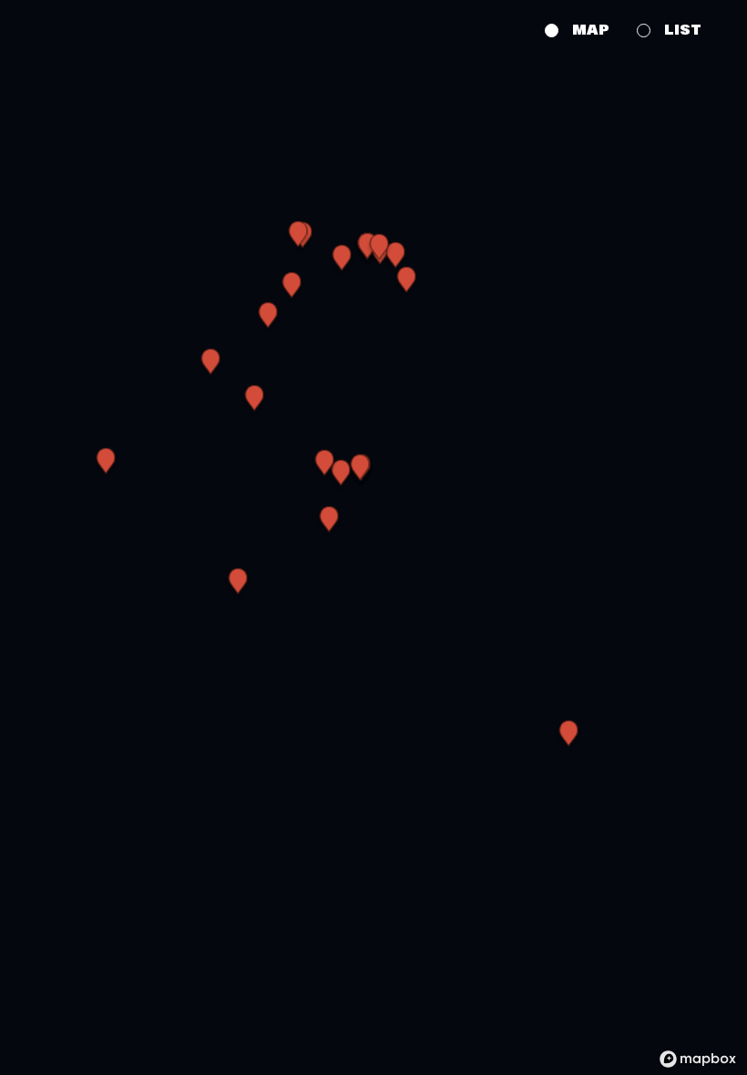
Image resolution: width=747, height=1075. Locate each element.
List (682, 30)
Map (590, 30)
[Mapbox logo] (698, 1059)
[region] (373, 537)
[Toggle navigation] (29, 27)
